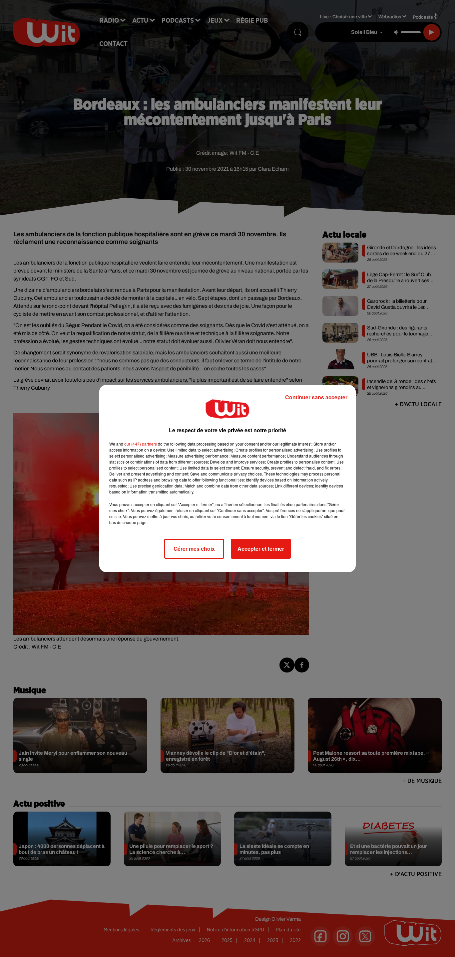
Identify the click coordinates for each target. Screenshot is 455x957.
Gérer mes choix (194, 548)
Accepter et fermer (260, 548)
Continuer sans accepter (316, 397)
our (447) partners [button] (140, 444)
